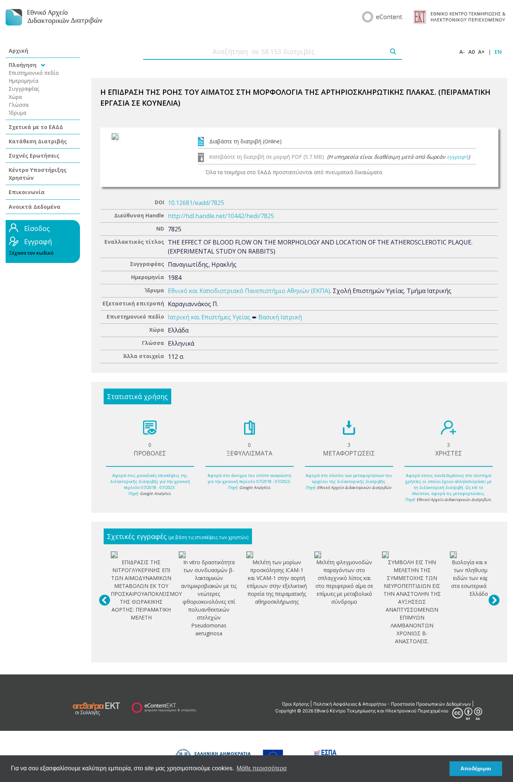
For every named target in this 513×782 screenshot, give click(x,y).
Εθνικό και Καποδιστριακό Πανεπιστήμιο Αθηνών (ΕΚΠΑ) (249, 291)
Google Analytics (155, 493)
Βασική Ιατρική (280, 317)
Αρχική (18, 50)
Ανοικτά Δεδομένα (34, 206)
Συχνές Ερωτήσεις (34, 155)
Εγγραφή (38, 241)
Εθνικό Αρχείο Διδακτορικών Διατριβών (354, 487)
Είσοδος (37, 228)
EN (498, 51)
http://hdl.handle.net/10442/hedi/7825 (221, 216)
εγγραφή (457, 156)
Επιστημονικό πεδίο (34, 72)
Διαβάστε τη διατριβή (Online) (245, 141)
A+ (481, 51)
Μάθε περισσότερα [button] (262, 768)
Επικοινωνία (27, 192)
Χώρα (15, 96)
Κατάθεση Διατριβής (38, 141)
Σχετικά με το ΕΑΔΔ (36, 127)
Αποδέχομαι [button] (475, 768)
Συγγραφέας (24, 88)
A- (462, 51)
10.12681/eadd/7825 (196, 203)
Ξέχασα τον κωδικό (31, 253)
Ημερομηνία (23, 80)
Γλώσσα (19, 104)
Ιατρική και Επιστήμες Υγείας (209, 317)
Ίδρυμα (17, 112)
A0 (471, 51)
